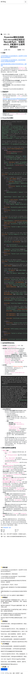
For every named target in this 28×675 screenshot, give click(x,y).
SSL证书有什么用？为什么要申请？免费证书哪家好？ (13, 595)
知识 (5, 34)
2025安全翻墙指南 (5, 626)
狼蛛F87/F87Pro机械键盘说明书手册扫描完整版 (11, 651)
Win (9, 34)
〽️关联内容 (4, 567)
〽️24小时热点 (5, 643)
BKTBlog (3, 1)
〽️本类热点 (4, 597)
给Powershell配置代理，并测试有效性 (9, 574)
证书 (10, 527)
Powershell (5, 527)
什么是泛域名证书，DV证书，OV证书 (9, 584)
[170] (15, 531)
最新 (14, 673)
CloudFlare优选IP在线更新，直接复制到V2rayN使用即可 (13, 639)
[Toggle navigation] (25, 2)
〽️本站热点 (4, 621)
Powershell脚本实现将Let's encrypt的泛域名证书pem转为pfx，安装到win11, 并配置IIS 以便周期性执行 (14, 42)
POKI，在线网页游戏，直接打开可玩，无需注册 (11, 636)
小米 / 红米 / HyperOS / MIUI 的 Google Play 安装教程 (13, 659)
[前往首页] (1, 34)
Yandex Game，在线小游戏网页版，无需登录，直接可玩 (13, 634)
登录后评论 (4, 669)
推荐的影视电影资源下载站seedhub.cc (9, 664)
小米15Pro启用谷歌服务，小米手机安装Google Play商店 (13, 648)
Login (22, 673)
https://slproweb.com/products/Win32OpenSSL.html (14, 98)
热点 (11, 673)
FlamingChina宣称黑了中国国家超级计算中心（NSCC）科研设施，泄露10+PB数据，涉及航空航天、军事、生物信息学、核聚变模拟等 (14, 601)
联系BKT (18, 673)
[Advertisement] (14, 18)
